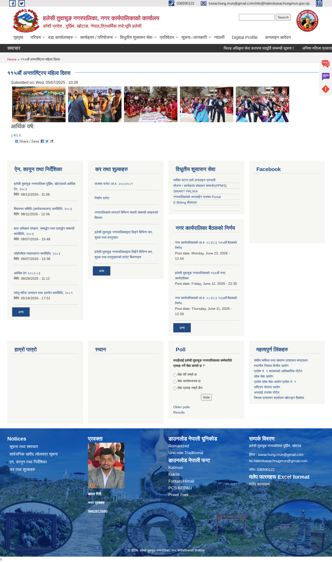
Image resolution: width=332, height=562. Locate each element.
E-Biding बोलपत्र (185, 202)
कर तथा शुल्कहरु (22, 469)
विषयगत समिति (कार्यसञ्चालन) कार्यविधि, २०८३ (43, 209)
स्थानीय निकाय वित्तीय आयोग (271, 366)
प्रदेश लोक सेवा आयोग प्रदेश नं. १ (275, 382)
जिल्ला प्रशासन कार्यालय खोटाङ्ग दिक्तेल (279, 398)
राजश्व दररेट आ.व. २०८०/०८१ (114, 184)
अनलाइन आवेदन (278, 37)
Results (179, 412)
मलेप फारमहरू (259, 484)
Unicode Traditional (185, 452)
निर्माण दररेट (102, 198)
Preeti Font (178, 495)
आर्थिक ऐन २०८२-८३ (27, 273)
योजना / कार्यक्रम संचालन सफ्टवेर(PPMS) (200, 186)
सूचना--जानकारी (194, 37)
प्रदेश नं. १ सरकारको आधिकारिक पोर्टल (278, 371)
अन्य (21, 312)
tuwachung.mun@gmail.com (281, 454)
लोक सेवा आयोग (263, 376)
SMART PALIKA (185, 191)
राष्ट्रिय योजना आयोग (267, 387)
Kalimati (175, 467)
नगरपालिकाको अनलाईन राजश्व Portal (197, 197)
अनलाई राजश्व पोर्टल (266, 392)
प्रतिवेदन (167, 37)
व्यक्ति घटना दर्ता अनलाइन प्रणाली (194, 180)
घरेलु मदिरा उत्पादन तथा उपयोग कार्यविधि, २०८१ (43, 293)
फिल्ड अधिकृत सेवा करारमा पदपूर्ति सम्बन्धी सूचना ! (249, 48)
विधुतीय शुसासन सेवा (136, 37)
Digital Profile (245, 37)
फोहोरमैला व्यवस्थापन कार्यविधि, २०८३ (37, 253)
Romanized (178, 446)
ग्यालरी (219, 37)
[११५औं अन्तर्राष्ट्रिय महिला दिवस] (39, 104)
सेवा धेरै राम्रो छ (187, 374)
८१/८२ (16, 135)
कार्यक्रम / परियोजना (96, 37)
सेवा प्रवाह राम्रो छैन (189, 388)
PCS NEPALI (180, 488)
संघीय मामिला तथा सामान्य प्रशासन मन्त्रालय (281, 360)
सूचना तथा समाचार (23, 446)
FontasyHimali (181, 481)
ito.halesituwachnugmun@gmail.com (278, 461)
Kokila (174, 474)
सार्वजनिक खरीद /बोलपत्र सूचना (33, 454)
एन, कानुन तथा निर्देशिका (28, 462)
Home (12, 59)
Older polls (181, 407)
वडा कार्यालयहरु (60, 37)
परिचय (36, 37)
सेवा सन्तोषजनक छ (189, 381)
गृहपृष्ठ (18, 37)
